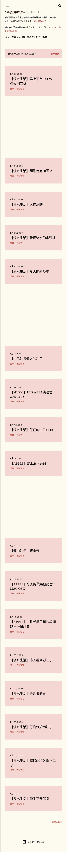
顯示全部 (55, 54)
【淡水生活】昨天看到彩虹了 (31, 660)
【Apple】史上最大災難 (28, 463)
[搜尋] (60, 5)
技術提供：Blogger (36, 842)
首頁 (7, 36)
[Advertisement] (33, 127)
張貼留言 (20, 89)
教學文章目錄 (18, 36)
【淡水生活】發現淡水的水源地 (33, 238)
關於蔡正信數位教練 (37, 36)
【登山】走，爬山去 (24, 551)
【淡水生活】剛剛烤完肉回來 (31, 171)
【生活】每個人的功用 (26, 359)
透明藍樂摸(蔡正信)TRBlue (23, 12)
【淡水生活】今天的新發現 (29, 271)
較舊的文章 (57, 822)
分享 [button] (12, 89)
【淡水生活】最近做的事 (28, 694)
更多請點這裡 (40, 21)
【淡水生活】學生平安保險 (29, 799)
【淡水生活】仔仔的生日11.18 (31, 430)
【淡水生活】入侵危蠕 (26, 204)
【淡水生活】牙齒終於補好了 (31, 727)
